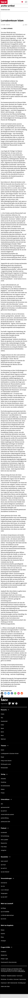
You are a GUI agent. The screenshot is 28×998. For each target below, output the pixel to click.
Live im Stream (5, 890)
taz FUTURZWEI (5, 911)
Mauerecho (4, 843)
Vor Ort (3, 886)
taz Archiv (3, 919)
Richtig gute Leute (6, 764)
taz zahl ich (4, 811)
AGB (8, 983)
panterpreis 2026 (5, 821)
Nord (2, 735)
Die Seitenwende (5, 785)
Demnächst (4, 882)
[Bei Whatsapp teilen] (15, 693)
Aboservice (4, 955)
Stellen (3, 789)
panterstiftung (5, 818)
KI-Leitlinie (10, 979)
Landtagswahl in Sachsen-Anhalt (9, 753)
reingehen (3, 850)
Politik (2, 714)
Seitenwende (14, 983)
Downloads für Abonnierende (9, 962)
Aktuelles (3, 778)
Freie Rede (4, 846)
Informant (16, 979)
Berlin (2, 732)
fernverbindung (5, 836)
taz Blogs (3, 908)
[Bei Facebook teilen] (12, 693)
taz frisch (3, 864)
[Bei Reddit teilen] (22, 693)
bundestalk (4, 832)
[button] (26, 2)
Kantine (3, 933)
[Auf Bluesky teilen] (8, 693)
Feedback (3, 951)
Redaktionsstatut (11, 975)
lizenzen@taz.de (21, 971)
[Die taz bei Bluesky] (13, 704)
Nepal (2, 757)
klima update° (4, 839)
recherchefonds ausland (7, 814)
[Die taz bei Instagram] (16, 704)
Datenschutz (22, 979)
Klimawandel (4, 767)
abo (2, 803)
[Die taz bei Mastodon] (10, 704)
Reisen (2, 930)
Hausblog (3, 782)
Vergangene (4, 893)
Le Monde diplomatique (7, 915)
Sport (2, 728)
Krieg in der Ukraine (6, 760)
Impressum (4, 983)
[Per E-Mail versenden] (2, 693)
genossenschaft (5, 807)
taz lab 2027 (4, 897)
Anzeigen (3, 940)
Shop (2, 937)
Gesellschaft (4, 721)
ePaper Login (4, 958)
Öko (2, 717)
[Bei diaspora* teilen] (18, 693)
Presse (3, 793)
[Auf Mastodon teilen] (5, 693)
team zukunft (4, 861)
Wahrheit (3, 739)
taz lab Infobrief (5, 872)
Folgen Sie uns (4, 703)
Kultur (2, 724)
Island (2, 750)
